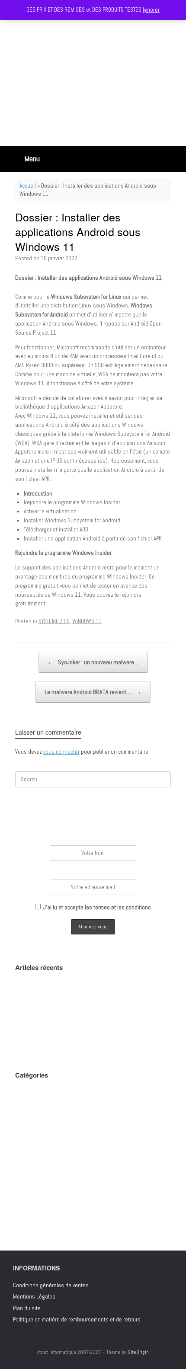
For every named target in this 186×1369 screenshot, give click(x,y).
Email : (93, 873)
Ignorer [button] (151, 9)
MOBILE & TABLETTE (36, 1159)
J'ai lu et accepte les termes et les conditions (97, 907)
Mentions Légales (34, 1296)
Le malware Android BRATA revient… (93, 692)
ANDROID (24, 1090)
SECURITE (26, 1193)
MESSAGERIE (29, 1147)
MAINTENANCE (30, 1136)
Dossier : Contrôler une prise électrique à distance (74, 1045)
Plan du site (27, 1308)
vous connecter (61, 751)
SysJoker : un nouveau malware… (93, 662)
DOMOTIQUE (28, 1125)
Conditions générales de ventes (51, 1285)
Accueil (27, 185)
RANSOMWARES (32, 1182)
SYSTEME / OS (54, 621)
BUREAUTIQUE (30, 1113)
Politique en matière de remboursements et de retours (77, 1319)
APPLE (22, 1102)
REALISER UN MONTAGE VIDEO (47, 1002)
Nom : (93, 839)
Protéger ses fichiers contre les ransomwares (69, 1034)
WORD (22, 1227)
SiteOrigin (138, 1352)
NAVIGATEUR (28, 1170)
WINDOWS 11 (87, 621)
